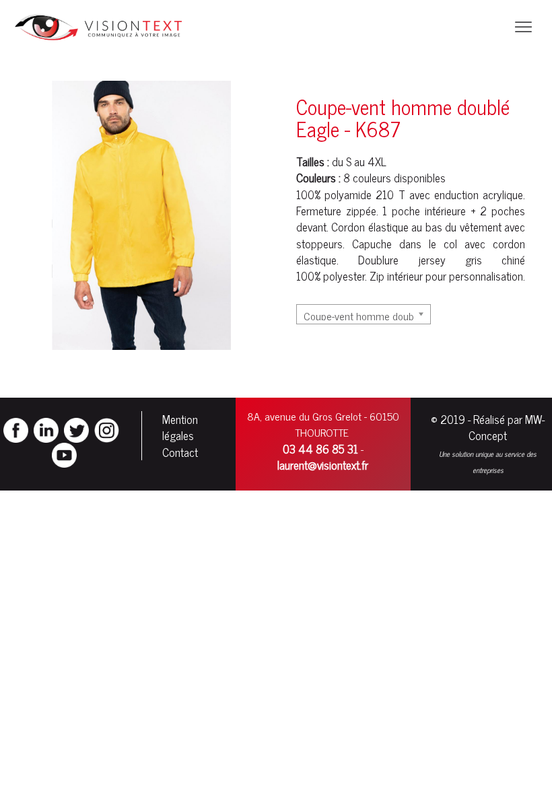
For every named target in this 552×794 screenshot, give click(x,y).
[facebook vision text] (15, 428)
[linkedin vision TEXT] (46, 428)
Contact (180, 452)
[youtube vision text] (64, 453)
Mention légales (180, 427)
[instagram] (106, 428)
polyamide (348, 194)
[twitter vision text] (76, 428)
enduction (456, 194)
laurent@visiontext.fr (322, 465)
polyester (344, 275)
